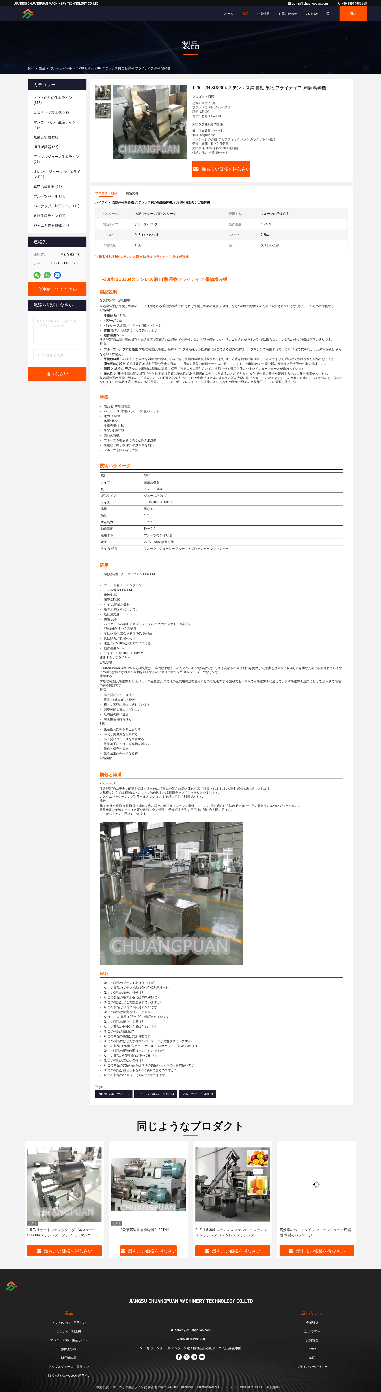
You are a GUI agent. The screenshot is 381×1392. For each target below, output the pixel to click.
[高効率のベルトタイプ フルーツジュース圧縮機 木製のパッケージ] (232, 1184)
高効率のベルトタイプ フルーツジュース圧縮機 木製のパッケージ (231, 1232)
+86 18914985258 (354, 3)
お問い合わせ (287, 13)
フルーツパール (61, 68)
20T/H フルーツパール (113, 1094)
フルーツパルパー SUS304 (155, 1094)
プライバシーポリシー (312, 1366)
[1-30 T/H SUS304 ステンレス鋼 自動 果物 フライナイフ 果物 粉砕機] (150, 122)
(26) (46, 137)
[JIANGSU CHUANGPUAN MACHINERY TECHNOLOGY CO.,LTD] (28, 13)
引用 (353, 13)
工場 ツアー (312, 1331)
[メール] (57, 275)
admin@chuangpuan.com (310, 3)
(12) (56, 206)
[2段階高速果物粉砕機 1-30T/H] (64, 1184)
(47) (55, 125)
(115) (53, 100)
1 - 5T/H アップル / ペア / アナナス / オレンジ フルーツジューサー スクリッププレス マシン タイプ (316, 1233)
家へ (31, 68)
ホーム (228, 13)
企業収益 (312, 1322)
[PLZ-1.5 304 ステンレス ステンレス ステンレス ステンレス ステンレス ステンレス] (148, 1184)
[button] (33, 1195)
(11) (57, 174)
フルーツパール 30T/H (197, 1094)
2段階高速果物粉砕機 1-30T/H (60, 1230)
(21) (56, 159)
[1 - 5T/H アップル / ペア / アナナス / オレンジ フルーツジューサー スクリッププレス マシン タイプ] (317, 1184)
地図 (312, 1358)
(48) (51, 112)
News (312, 1349)
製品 (245, 13)
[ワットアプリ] (47, 275)
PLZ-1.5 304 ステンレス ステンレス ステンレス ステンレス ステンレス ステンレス (147, 1232)
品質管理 (312, 1340)
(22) (46, 147)
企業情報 (263, 13)
